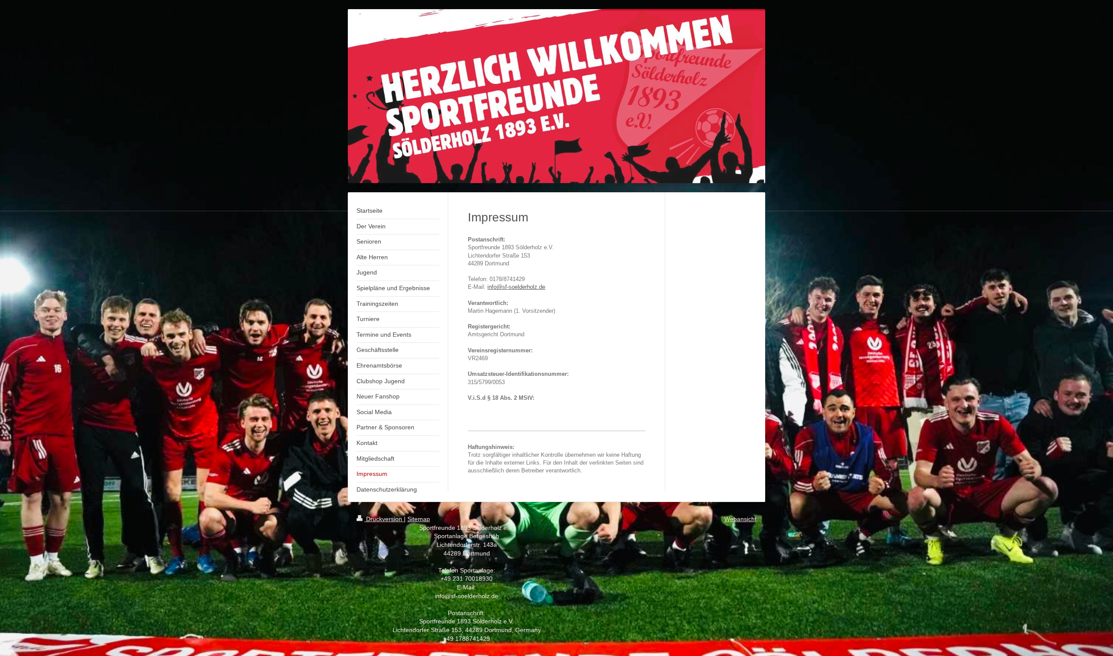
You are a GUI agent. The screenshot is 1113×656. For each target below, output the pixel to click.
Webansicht (740, 518)
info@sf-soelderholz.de (516, 287)
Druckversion (384, 518)
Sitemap (418, 518)
